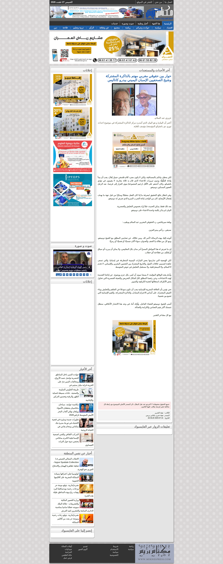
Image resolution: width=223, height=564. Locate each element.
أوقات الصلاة (67, 546)
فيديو (85, 546)
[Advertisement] (134, 380)
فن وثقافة (104, 27)
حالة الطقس (67, 555)
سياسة (158, 27)
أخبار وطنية (143, 23)
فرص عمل (67, 558)
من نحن (158, 2)
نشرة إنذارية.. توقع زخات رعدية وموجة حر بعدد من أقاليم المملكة (65, 518)
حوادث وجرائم (142, 27)
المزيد (59, 275)
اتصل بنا (168, 2)
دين (55, 27)
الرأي (91, 27)
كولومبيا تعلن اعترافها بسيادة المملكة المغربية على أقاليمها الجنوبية (66, 477)
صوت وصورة (128, 23)
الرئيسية (168, 23)
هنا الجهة (156, 23)
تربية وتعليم (78, 27)
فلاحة (65, 27)
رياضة (128, 27)
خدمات (114, 23)
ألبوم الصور (82, 549)
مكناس (89, 411)
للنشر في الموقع (144, 2)
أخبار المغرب (87, 381)
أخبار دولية (88, 396)
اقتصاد (170, 27)
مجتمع (117, 27)
